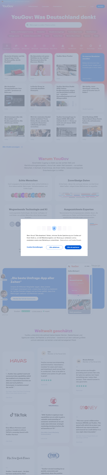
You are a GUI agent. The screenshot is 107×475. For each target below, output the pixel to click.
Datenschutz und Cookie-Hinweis (70, 240)
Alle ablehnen (54, 247)
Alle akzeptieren (73, 247)
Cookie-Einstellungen (35, 247)
